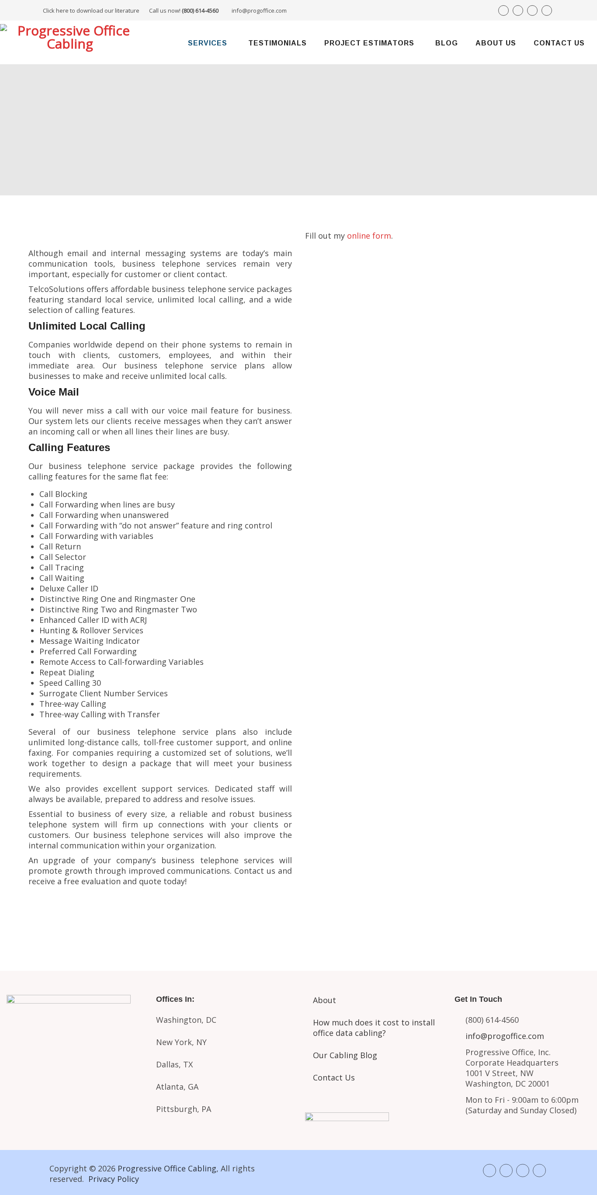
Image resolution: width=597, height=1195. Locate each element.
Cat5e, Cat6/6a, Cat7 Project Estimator (74, 1067)
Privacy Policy (113, 1179)
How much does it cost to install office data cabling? (374, 1027)
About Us (496, 43)
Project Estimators (369, 43)
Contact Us (559, 43)
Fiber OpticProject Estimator (74, 1104)
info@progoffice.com (259, 10)
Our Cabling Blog (345, 1055)
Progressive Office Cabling (167, 1168)
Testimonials (277, 43)
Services (207, 43)
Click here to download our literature (131, 10)
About (324, 1000)
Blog (446, 43)
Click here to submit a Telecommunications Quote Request (160, 913)
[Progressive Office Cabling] (70, 42)
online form (369, 235)
